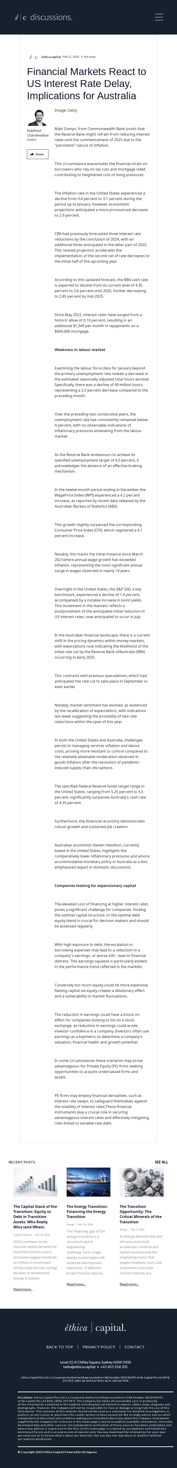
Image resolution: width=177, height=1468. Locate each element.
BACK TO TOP (59, 1347)
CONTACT (135, 1347)
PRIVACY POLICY (99, 1347)
